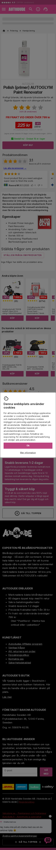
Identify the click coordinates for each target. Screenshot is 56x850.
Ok (28, 445)
